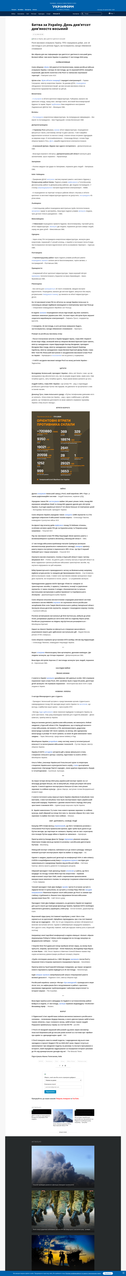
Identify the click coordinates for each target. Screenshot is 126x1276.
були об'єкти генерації (50, 80)
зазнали (43, 313)
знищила (78, 546)
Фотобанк (20, 9)
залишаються (50, 289)
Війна (13, 14)
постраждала (85, 195)
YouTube (75, 1098)
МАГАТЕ (41, 1061)
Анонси (35, 9)
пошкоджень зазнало (40, 260)
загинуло (50, 678)
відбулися (59, 525)
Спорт (49, 14)
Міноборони (49, 1061)
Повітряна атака (82, 1061)
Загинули (53, 227)
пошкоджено (81, 83)
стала (75, 765)
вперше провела (43, 975)
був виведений (70, 982)
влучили (56, 602)
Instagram (66, 1098)
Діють (51, 141)
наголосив (83, 704)
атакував (40, 652)
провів (65, 887)
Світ (27, 14)
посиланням (56, 355)
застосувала (54, 501)
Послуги (14, 9)
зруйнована (56, 104)
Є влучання (37, 99)
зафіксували (72, 182)
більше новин (63, 1132)
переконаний (60, 826)
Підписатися (50, 1091)
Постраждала (38, 117)
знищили (68, 515)
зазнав (56, 130)
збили (46, 67)
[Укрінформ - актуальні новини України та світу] (63, 6)
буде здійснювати (46, 712)
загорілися (36, 211)
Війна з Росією (71, 1061)
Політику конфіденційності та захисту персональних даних (83, 1273)
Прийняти (108, 1273)
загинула (81, 211)
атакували (41, 494)
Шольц (62, 1061)
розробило (53, 741)
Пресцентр (28, 9)
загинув (62, 1004)
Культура (41, 14)
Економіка (21, 14)
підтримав (68, 839)
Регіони (33, 14)
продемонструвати (70, 860)
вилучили (50, 179)
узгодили (48, 752)
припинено (36, 276)
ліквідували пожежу (50, 294)
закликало (74, 959)
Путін (56, 1061)
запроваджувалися (45, 188)
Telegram (59, 1098)
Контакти (76, 14)
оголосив (70, 871)
